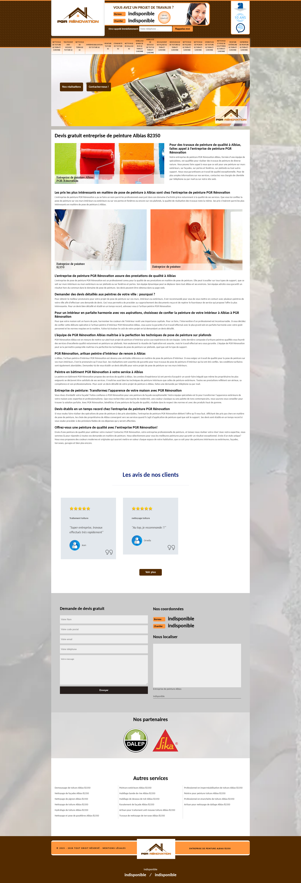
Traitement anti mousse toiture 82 (68, 46)
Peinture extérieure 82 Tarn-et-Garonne (233, 46)
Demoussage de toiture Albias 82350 (72, 788)
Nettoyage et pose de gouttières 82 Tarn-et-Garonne (221, 46)
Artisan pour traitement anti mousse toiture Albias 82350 (147, 810)
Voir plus (150, 572)
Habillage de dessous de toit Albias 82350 (139, 799)
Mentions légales (114, 848)
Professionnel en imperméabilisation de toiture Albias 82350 (213, 788)
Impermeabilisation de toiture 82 (94, 46)
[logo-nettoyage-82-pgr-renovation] (158, 849)
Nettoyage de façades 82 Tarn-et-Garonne (187, 46)
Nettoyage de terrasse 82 (79, 46)
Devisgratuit (164, 17)
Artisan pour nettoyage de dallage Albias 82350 (207, 804)
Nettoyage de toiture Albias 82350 (71, 804)
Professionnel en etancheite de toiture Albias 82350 (209, 799)
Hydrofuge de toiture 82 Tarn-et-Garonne (209, 46)
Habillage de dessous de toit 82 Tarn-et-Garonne (150, 46)
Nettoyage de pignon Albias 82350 (71, 799)
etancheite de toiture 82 (118, 46)
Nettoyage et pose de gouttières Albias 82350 (77, 816)
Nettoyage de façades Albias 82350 (72, 793)
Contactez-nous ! (99, 87)
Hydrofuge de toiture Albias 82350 (71, 810)
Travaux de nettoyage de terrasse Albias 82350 (142, 816)
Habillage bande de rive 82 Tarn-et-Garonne (140, 46)
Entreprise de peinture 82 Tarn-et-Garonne (244, 46)
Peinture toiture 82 (108, 46)
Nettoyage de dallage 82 (129, 46)
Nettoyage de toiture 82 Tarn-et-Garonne (56, 46)
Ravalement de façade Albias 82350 (136, 804)
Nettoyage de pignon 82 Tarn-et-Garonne (198, 46)
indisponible (141, 14)
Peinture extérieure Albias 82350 (135, 788)
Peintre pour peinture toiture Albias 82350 (204, 793)
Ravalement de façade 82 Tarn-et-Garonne (162, 46)
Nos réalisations (71, 87)
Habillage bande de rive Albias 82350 (137, 793)
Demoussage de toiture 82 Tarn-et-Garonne (174, 46)
